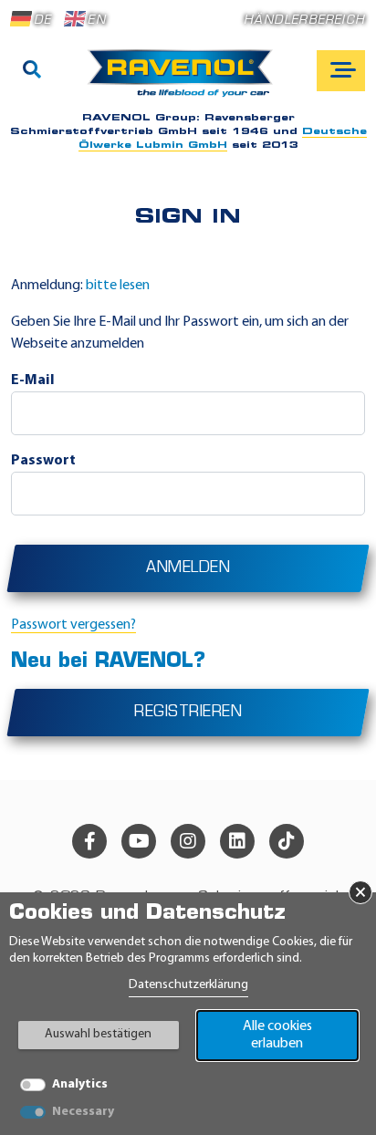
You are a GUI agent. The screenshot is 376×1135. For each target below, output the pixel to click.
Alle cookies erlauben (277, 1035)
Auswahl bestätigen (98, 1034)
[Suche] (32, 71)
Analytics (80, 1084)
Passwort (43, 460)
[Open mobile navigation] (341, 70)
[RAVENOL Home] (185, 80)
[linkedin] (237, 841)
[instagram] (188, 841)
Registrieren (188, 712)
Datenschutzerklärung (188, 985)
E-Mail (33, 380)
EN (96, 20)
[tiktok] (286, 841)
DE (42, 20)
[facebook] (89, 841)
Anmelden (188, 568)
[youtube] (138, 841)
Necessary (83, 1112)
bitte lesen (118, 285)
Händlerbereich (304, 20)
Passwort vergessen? (73, 625)
